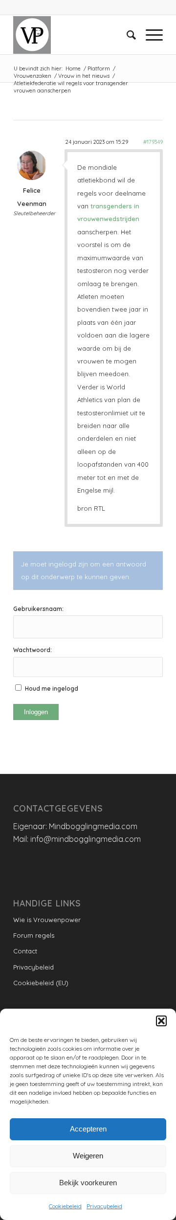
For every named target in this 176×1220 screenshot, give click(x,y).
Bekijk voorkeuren (88, 1182)
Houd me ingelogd (51, 688)
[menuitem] (126, 34)
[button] (161, 1021)
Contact (25, 951)
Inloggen (36, 712)
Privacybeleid (104, 1206)
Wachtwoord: (32, 650)
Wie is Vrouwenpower (47, 920)
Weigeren (88, 1156)
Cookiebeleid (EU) (40, 983)
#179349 (153, 141)
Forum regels (33, 935)
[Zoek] (126, 34)
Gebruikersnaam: (38, 608)
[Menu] (149, 34)
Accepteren (88, 1129)
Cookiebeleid (65, 1206)
